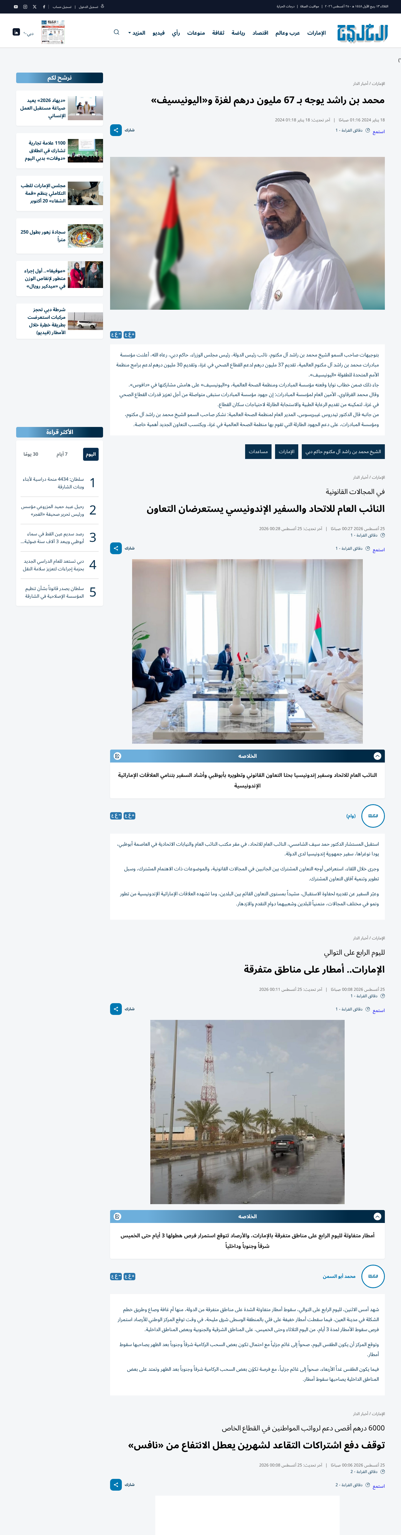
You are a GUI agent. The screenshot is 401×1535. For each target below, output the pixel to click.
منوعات (196, 32)
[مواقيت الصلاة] (16, 33)
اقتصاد (260, 32)
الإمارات (316, 32)
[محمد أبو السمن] (373, 1276)
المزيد (138, 32)
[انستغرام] (25, 7)
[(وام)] (373, 816)
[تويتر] (35, 7)
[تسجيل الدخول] (102, 7)
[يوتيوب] (16, 7)
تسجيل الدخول (88, 7)
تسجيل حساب (62, 7)
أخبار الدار (360, 83)
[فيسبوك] (44, 7)
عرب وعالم (288, 32)
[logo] (363, 33)
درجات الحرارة (285, 6)
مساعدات (258, 452)
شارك (129, 130)
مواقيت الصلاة (309, 6)
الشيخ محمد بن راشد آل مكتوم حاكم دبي (343, 452)
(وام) (350, 816)
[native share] (116, 130)
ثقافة (218, 32)
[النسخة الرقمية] (53, 33)
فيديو (159, 32)
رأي (176, 32)
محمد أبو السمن (339, 1276)
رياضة (238, 32)
